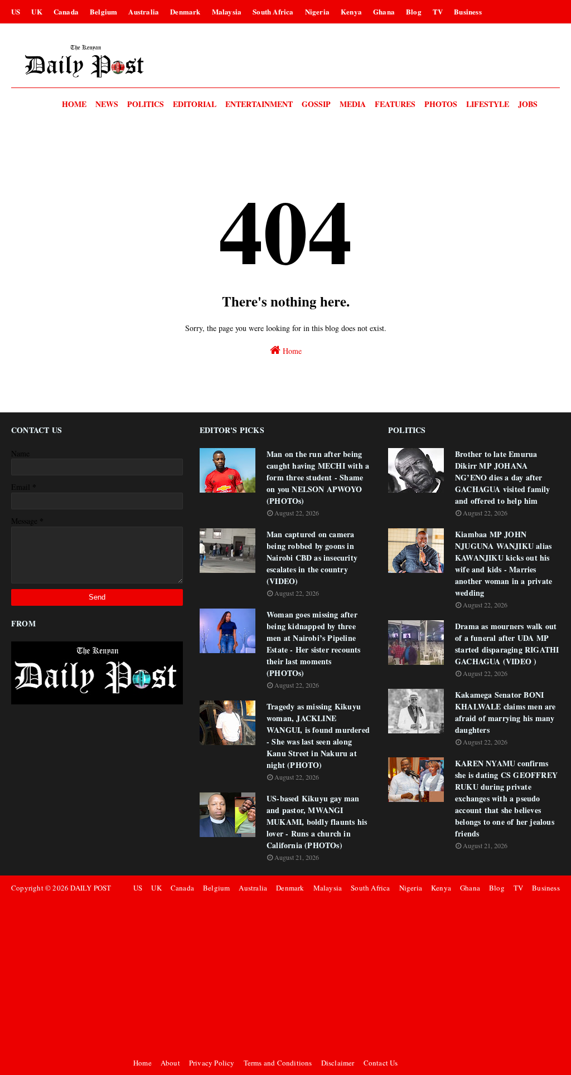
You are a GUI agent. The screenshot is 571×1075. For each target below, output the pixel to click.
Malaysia (227, 11)
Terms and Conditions (278, 1063)
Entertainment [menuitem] (259, 104)
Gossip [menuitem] (316, 104)
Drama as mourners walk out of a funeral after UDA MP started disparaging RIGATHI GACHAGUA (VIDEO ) (507, 643)
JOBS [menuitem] (528, 104)
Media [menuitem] (353, 104)
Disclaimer (338, 1063)
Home (291, 351)
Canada (66, 11)
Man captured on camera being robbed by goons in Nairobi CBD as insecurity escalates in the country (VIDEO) (312, 557)
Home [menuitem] (74, 104)
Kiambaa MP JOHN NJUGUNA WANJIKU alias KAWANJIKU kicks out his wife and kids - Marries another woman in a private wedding (503, 563)
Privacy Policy (212, 1063)
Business (468, 11)
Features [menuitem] (395, 104)
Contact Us (381, 1063)
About (170, 1063)
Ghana (384, 11)
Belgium (103, 11)
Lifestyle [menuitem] (487, 104)
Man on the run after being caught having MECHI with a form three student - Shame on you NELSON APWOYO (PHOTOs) (318, 477)
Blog (414, 11)
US (15, 11)
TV (438, 11)
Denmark (185, 11)
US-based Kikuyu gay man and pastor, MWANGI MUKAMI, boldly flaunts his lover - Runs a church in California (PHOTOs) (317, 821)
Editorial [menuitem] (194, 104)
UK (36, 11)
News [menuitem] (106, 104)
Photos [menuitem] (440, 104)
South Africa (273, 11)
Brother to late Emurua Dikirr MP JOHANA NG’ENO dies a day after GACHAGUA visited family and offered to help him (502, 477)
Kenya (351, 11)
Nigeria (317, 11)
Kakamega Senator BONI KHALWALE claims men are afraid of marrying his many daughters (505, 712)
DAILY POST (90, 888)
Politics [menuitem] (145, 104)
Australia (143, 11)
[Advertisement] (345, 975)
